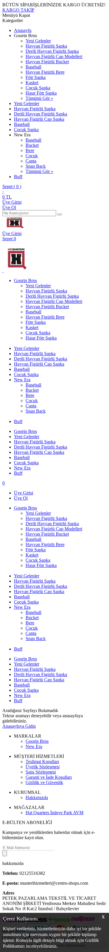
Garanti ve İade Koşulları (49, 777)
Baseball (33, 66)
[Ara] (59, 214)
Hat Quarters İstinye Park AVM (54, 812)
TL (7, 196)
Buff (18, 176)
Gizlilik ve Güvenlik (44, 782)
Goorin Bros (25, 280)
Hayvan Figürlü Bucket (47, 61)
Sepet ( (11, 186)
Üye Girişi (12, 202)
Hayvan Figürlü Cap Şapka (39, 119)
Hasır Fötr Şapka (41, 93)
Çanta (31, 160)
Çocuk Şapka (38, 87)
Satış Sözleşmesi (41, 771)
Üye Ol (9, 207)
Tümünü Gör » (39, 98)
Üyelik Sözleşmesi (43, 766)
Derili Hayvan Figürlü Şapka (52, 51)
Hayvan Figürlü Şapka (46, 46)
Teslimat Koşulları (42, 761)
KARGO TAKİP (18, 10)
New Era (22, 379)
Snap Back (36, 166)
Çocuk (32, 155)
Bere (30, 150)
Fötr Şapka (36, 77)
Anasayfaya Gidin (19, 726)
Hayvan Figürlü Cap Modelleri (54, 56)
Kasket (32, 82)
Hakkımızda (37, 797)
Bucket (32, 145)
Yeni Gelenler (38, 40)
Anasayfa (22, 30)
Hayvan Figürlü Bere (45, 72)
